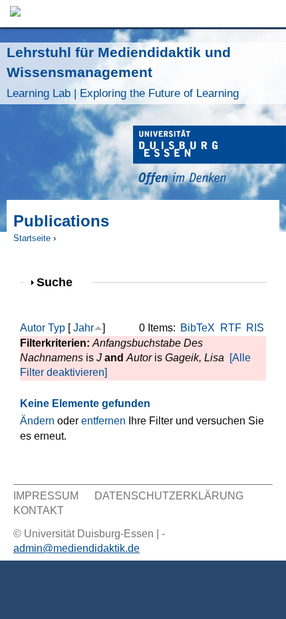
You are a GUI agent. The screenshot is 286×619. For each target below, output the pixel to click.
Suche (60, 282)
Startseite (32, 238)
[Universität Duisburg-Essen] (209, 157)
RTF (230, 327)
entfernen (103, 420)
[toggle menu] (269, 13)
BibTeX (197, 327)
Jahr (83, 327)
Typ (56, 327)
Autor (32, 327)
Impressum (45, 495)
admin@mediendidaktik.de (76, 548)
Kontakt (38, 510)
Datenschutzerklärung (168, 495)
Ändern (37, 420)
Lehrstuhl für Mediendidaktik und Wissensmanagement (123, 72)
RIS (255, 327)
